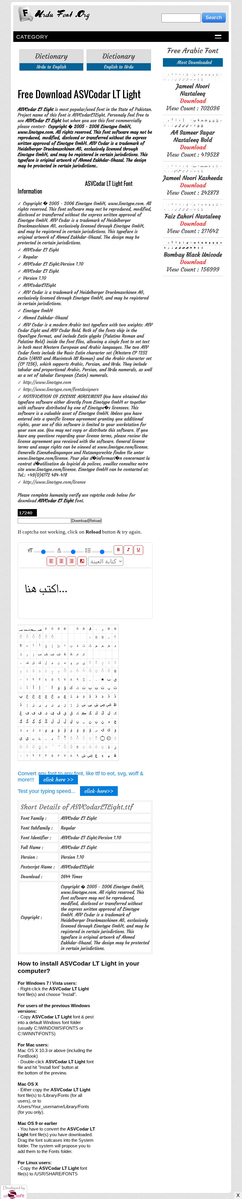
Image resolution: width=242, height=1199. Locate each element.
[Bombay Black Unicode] (193, 248)
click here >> (58, 779)
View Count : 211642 (193, 223)
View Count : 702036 (193, 97)
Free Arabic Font (192, 50)
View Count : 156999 (193, 262)
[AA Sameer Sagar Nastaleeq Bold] (193, 126)
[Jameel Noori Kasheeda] (193, 171)
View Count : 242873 (193, 185)
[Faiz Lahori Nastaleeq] (193, 209)
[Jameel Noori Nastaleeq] (193, 79)
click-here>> (98, 791)
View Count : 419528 (193, 143)
